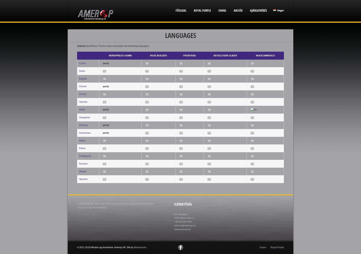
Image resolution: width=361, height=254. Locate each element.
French (82, 94)
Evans (222, 10)
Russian (83, 163)
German (83, 102)
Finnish (83, 86)
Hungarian (84, 117)
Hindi (82, 109)
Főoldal (181, 10)
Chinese (83, 125)
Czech (82, 63)
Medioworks (140, 247)
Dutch (82, 71)
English (83, 78)
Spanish (83, 179)
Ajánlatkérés (258, 10)
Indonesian (85, 133)
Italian (82, 140)
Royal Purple (202, 10)
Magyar (280, 10)
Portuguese (85, 156)
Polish (82, 148)
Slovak (82, 171)
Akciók (238, 10)
